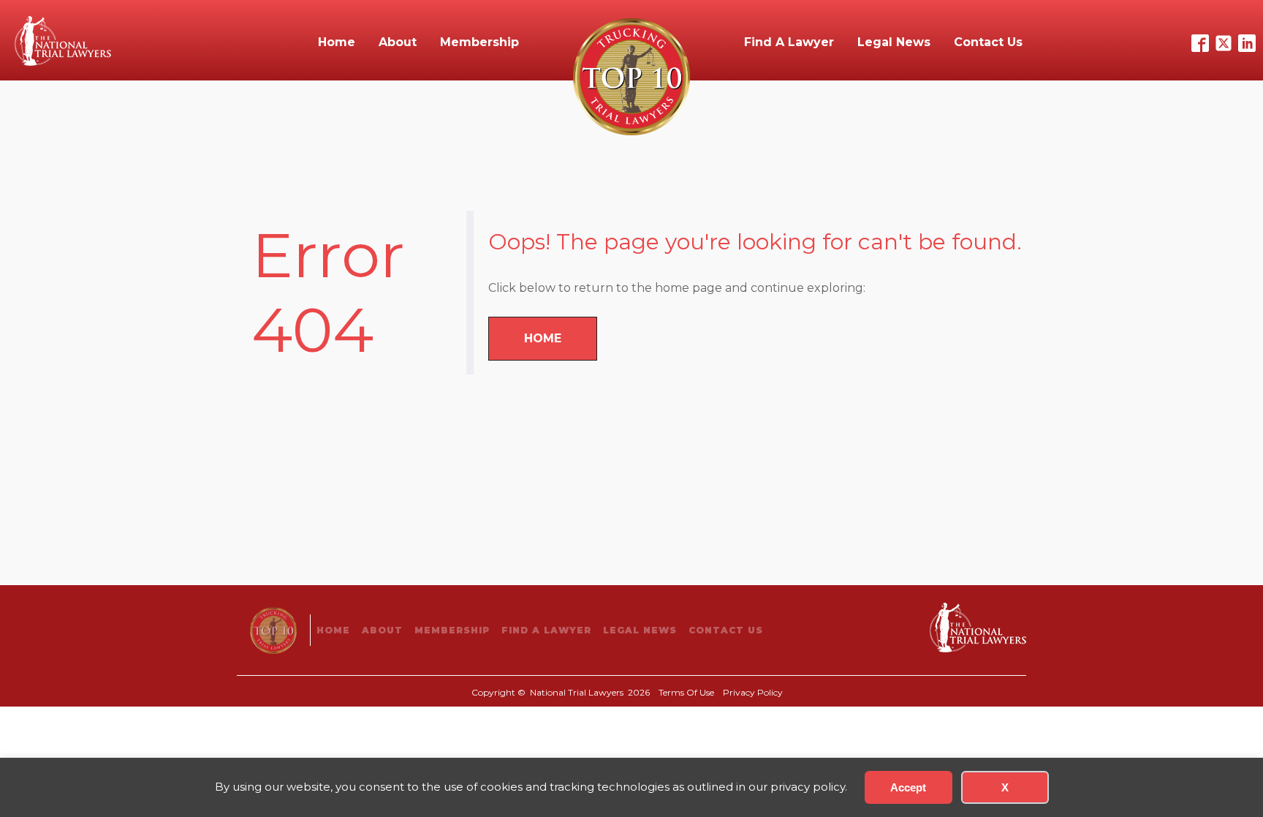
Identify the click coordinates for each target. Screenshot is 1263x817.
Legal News (893, 42)
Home (336, 42)
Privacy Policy (753, 692)
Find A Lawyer (789, 42)
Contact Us (988, 42)
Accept (908, 787)
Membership (479, 42)
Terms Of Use (686, 692)
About (398, 42)
